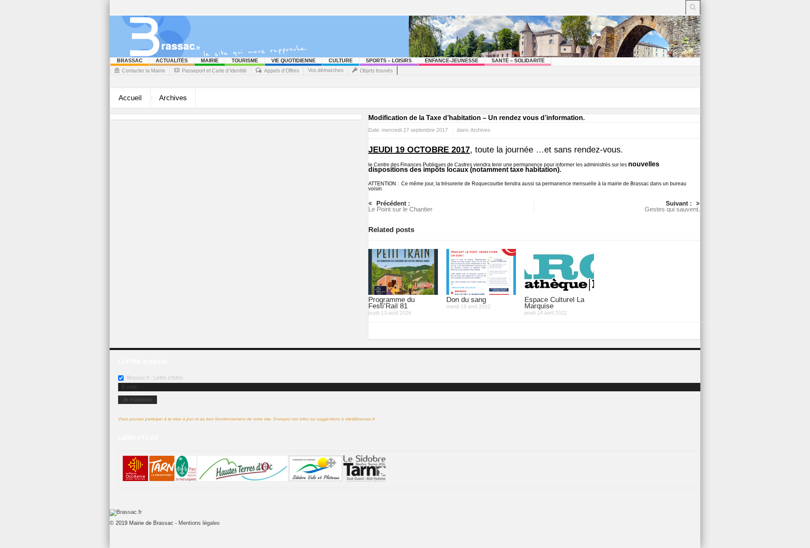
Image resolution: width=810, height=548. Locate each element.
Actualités (172, 61)
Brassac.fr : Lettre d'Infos (154, 378)
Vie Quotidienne (293, 61)
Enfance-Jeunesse (451, 61)
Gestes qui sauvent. (672, 206)
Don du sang (466, 300)
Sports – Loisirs (389, 61)
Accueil (130, 98)
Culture (341, 61)
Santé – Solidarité (518, 61)
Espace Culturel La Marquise (554, 303)
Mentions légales (199, 523)
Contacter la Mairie (143, 71)
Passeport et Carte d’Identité (214, 71)
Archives (173, 98)
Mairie (210, 61)
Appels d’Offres (281, 71)
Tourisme (245, 61)
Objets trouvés (376, 71)
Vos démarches (325, 70)
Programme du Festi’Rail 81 (391, 303)
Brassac (130, 61)
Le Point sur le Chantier (400, 206)
